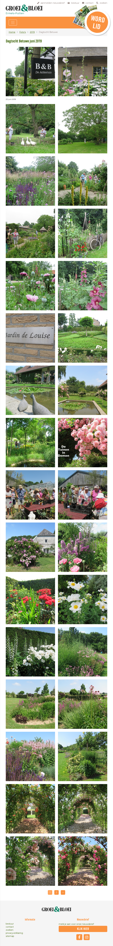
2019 (32, 32)
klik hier (83, 929)
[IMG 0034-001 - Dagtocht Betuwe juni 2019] (82, 599)
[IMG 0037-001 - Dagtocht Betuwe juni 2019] (30, 704)
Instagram (87, 937)
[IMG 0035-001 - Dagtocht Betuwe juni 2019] (30, 651)
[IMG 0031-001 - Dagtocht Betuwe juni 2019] (30, 599)
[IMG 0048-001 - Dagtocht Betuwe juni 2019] (82, 861)
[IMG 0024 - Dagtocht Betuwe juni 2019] (82, 495)
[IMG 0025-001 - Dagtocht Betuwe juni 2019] (30, 547)
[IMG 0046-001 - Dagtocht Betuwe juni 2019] (30, 861)
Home (12, 32)
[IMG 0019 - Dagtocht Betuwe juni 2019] (30, 390)
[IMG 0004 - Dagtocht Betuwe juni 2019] (30, 128)
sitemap (10, 936)
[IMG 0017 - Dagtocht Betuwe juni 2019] (30, 338)
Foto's (22, 32)
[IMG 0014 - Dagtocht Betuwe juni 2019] (30, 285)
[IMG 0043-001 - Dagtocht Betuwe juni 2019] (30, 808)
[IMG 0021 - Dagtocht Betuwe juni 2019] (30, 442)
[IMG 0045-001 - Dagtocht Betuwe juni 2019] (82, 808)
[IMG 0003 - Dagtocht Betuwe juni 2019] (82, 71)
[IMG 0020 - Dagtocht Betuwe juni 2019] (82, 390)
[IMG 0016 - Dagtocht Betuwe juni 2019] (82, 285)
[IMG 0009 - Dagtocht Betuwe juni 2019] (82, 181)
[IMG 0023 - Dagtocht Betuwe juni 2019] (30, 495)
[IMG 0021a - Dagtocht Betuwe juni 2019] (82, 442)
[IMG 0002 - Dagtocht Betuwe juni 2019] (30, 71)
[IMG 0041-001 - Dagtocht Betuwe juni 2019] (30, 756)
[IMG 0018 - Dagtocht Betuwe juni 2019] (82, 338)
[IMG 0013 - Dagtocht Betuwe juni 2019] (82, 233)
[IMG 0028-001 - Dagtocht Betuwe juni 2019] (82, 547)
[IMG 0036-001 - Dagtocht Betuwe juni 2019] (82, 651)
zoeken (9, 930)
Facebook (79, 937)
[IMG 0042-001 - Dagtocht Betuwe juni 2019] (82, 756)
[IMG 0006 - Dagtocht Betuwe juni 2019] (30, 181)
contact (10, 927)
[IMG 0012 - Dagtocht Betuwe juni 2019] (30, 233)
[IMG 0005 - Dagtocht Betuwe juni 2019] (82, 128)
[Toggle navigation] (13, 22)
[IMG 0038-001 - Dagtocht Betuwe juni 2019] (82, 704)
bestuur (10, 923)
